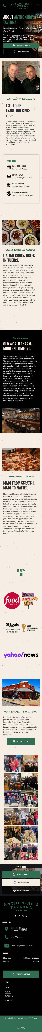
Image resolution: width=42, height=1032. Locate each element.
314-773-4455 (17, 937)
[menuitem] (21, 988)
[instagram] (19, 916)
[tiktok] (26, 916)
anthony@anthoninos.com (22, 946)
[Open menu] (37, 5)
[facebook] (15, 916)
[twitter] (23, 916)
